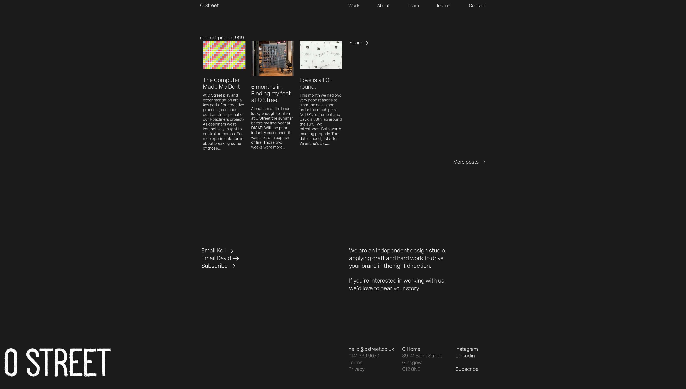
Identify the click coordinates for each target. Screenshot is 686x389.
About (383, 6)
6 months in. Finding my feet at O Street (271, 94)
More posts (466, 162)
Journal (443, 6)
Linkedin (465, 356)
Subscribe (214, 266)
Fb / (384, 43)
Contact (477, 6)
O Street (209, 5)
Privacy (357, 369)
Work (354, 6)
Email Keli (213, 251)
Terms (355, 362)
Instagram (467, 349)
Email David (216, 259)
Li (392, 43)
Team (413, 6)
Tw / (374, 43)
